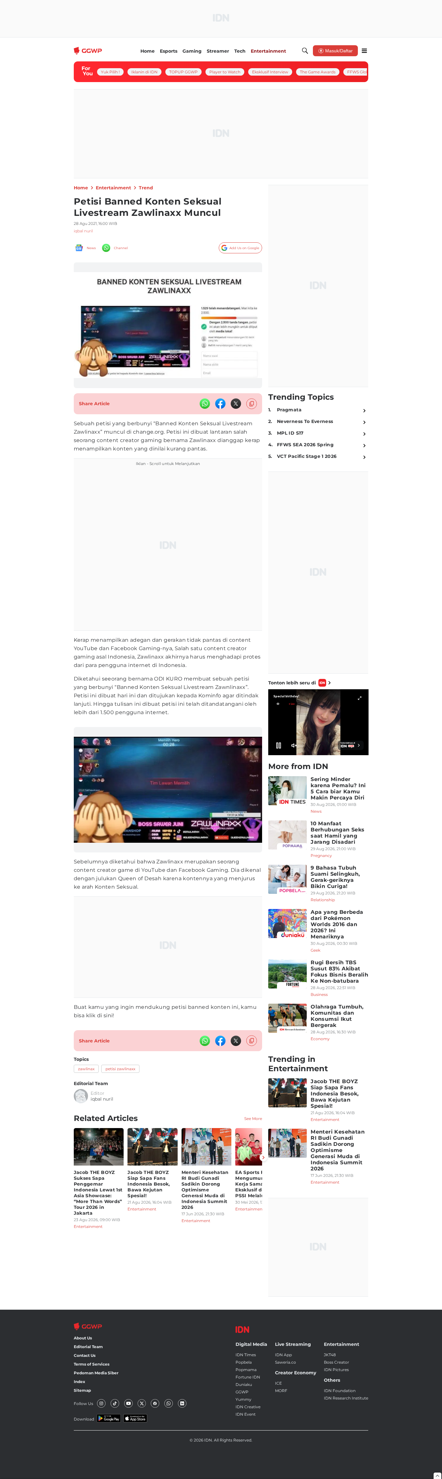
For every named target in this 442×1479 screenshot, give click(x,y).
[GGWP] (89, 51)
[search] (305, 51)
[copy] (251, 403)
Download (84, 1419)
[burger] (364, 50)
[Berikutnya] (263, 1157)
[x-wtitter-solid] (236, 403)
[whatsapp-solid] (205, 403)
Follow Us (83, 1403)
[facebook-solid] (220, 403)
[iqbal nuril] (81, 1096)
